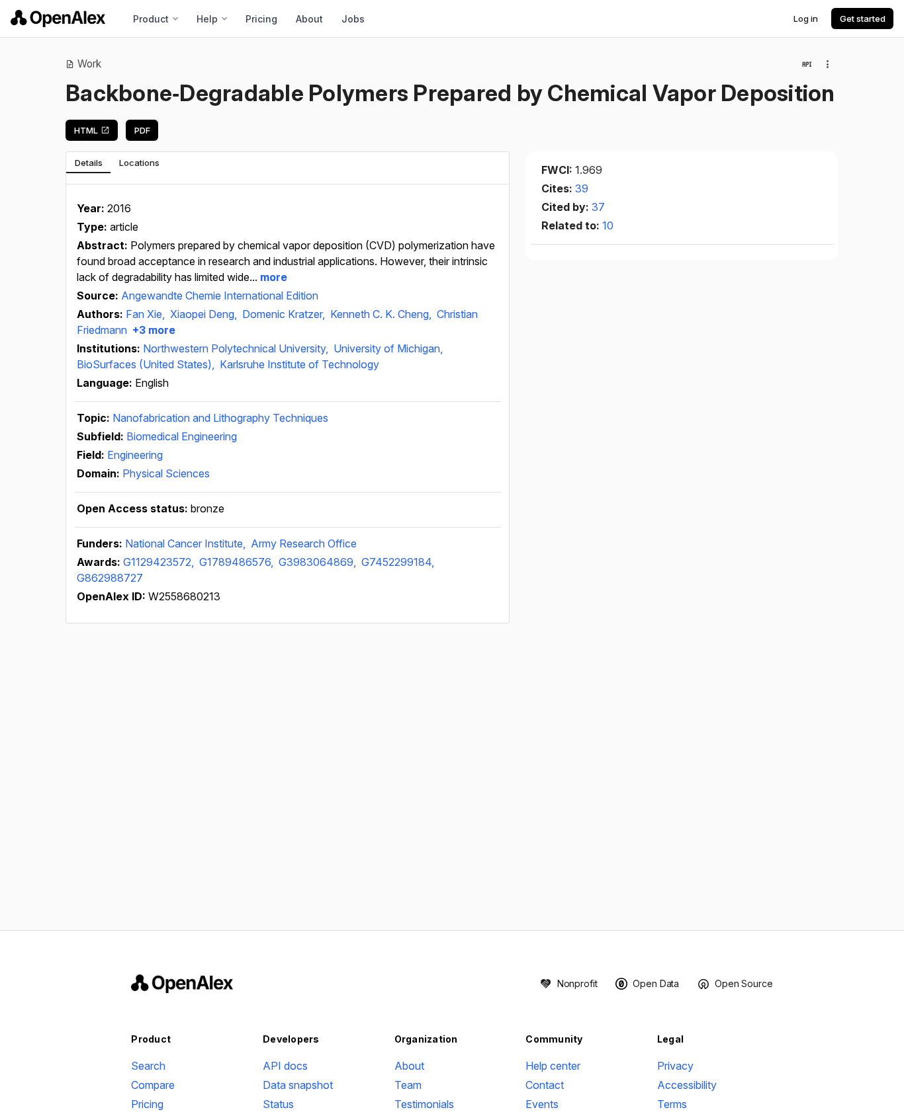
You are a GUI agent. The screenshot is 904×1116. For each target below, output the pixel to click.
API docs (285, 1065)
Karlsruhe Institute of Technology (299, 364)
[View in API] (806, 64)
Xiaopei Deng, (205, 314)
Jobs (353, 18)
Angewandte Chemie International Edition (219, 295)
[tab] (88, 162)
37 (598, 207)
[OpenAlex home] (58, 18)
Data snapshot (298, 1085)
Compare (153, 1085)
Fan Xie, (146, 314)
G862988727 (110, 577)
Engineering (135, 454)
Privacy (675, 1065)
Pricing (261, 18)
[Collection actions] (827, 64)
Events (542, 1104)
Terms (672, 1104)
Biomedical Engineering (181, 436)
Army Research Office (304, 543)
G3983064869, (319, 562)
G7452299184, (397, 562)
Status (278, 1104)
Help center (552, 1065)
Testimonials (424, 1104)
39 (581, 188)
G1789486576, (237, 562)
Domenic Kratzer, (285, 314)
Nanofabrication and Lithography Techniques (220, 417)
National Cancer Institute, (186, 543)
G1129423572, (160, 562)
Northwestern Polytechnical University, (237, 348)
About (309, 18)
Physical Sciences (166, 473)
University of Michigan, (388, 348)
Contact (544, 1085)
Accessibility (687, 1085)
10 (607, 225)
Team (408, 1085)
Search (148, 1065)
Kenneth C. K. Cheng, (382, 314)
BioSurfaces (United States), (147, 364)
